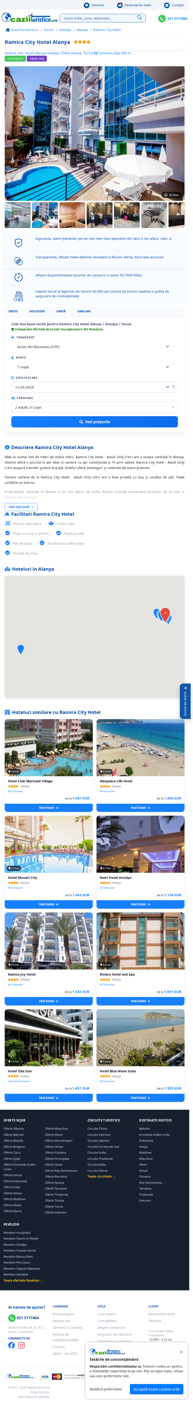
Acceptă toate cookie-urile (156, 1389)
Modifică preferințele (106, 1389)
